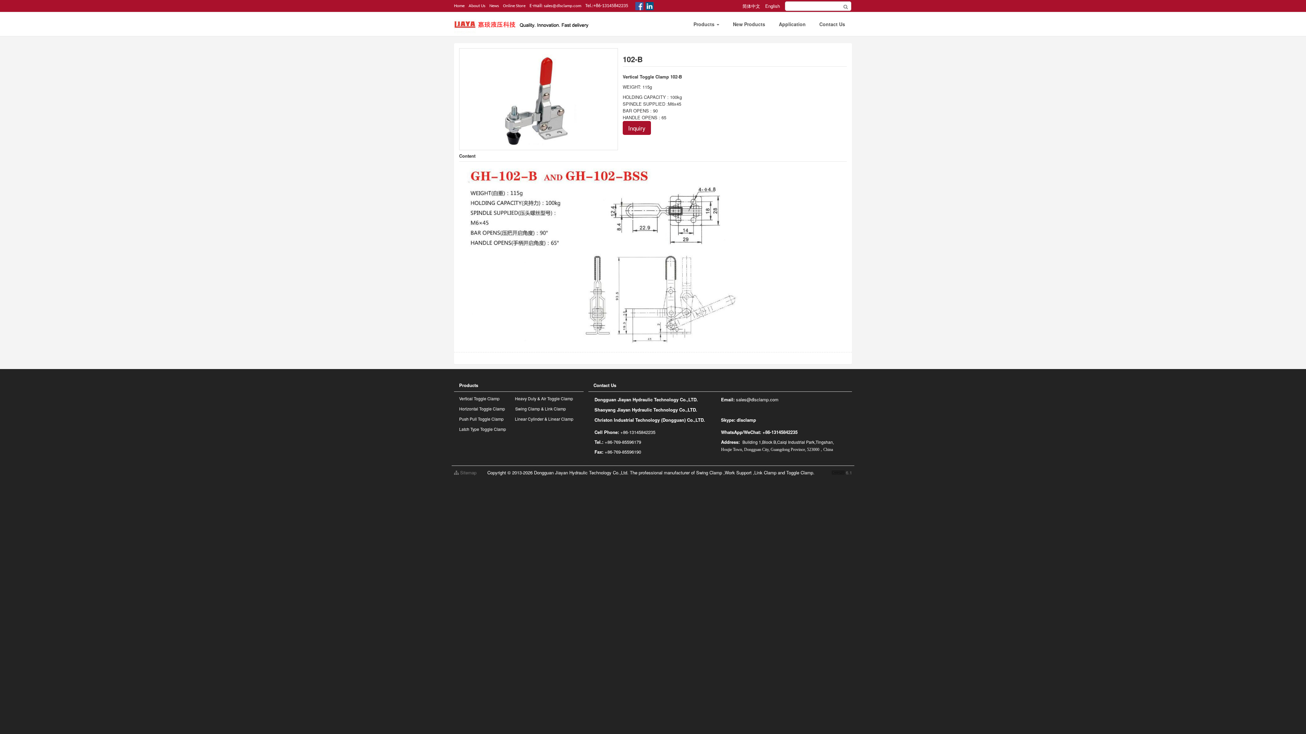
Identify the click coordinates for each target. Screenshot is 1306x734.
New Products (749, 24)
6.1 (842, 472)
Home (459, 6)
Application (792, 24)
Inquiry (637, 128)
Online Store (514, 6)
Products (704, 24)
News (494, 6)
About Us (477, 6)
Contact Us (832, 24)
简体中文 (751, 6)
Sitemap (467, 472)
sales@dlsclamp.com (562, 6)
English (772, 6)
